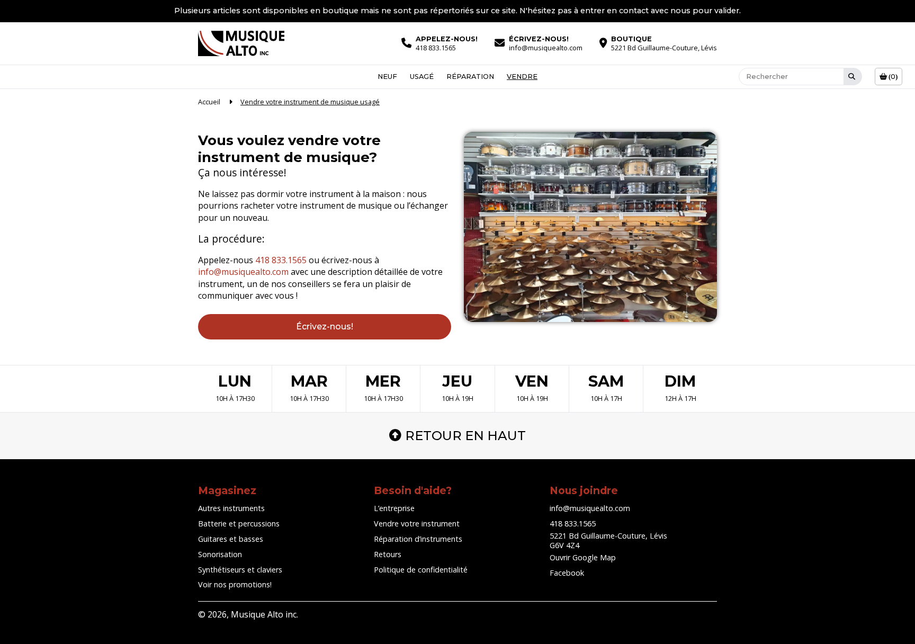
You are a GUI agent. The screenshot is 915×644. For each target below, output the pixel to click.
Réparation (470, 76)
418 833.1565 (281, 260)
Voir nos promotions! (235, 584)
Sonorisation (220, 554)
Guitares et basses (230, 539)
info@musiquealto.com (243, 272)
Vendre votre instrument (417, 523)
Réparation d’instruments (418, 539)
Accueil (209, 101)
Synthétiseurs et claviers (240, 570)
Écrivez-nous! (324, 326)
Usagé (422, 76)
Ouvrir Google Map (583, 557)
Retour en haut (465, 435)
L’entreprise (394, 508)
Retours (387, 554)
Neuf (387, 76)
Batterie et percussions (239, 523)
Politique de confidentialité (421, 570)
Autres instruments (231, 508)
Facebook (567, 573)
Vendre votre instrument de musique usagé (310, 101)
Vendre (522, 76)
